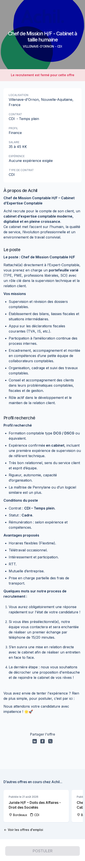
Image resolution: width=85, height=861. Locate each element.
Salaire (14, 142)
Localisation (18, 95)
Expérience (17, 156)
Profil (13, 128)
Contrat (15, 114)
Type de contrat (21, 170)
